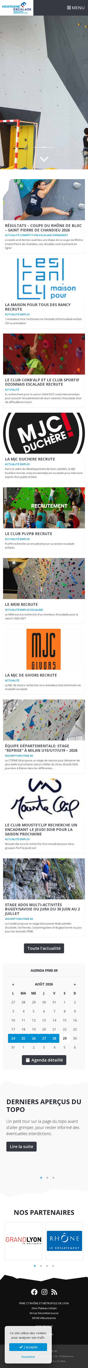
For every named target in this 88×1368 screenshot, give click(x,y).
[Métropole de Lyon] (23, 1241)
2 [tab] (47, 1178)
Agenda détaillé (46, 1060)
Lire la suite (21, 1146)
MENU (78, 7)
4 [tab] (53, 1266)
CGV (55, 1356)
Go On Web (59, 1361)
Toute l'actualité (44, 948)
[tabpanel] (44, 1125)
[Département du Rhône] (64, 1241)
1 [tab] (41, 1178)
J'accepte (30, 1347)
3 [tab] (53, 1178)
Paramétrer (28, 1357)
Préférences (66, 1356)
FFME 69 (52, 1351)
